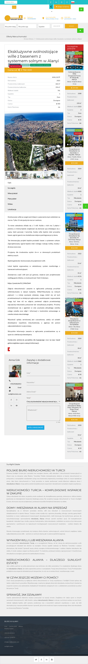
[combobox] (43, 401)
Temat (29, 398)
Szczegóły (11, 188)
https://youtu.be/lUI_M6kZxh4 (19, 283)
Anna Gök (14, 360)
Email (19, 387)
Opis (9, 183)
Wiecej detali (12, 193)
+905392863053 (15, 384)
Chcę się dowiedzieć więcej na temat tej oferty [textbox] (43, 401)
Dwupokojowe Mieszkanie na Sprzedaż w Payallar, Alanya (74, 152)
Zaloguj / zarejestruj (63, 6)
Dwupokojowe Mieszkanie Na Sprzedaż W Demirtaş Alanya (74, 237)
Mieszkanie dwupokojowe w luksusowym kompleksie (74, 322)
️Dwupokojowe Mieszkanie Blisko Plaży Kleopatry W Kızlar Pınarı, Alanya (74, 407)
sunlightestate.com (14, 394)
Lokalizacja (12, 209)
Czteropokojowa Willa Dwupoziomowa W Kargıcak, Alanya (74, 75)
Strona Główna (28, 39)
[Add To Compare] (57, 168)
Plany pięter (12, 199)
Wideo (10, 204)
